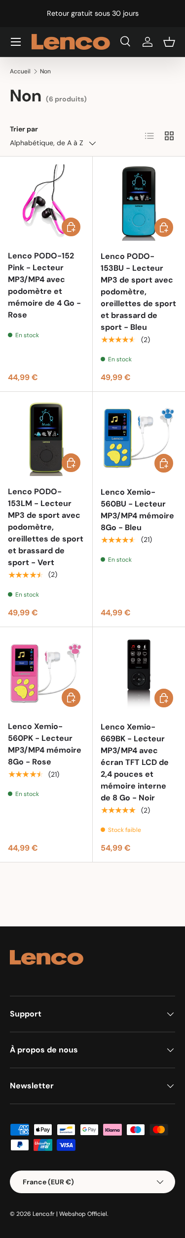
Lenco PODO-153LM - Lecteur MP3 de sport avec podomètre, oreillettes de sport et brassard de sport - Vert (45, 527)
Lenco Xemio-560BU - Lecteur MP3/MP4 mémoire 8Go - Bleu (137, 510)
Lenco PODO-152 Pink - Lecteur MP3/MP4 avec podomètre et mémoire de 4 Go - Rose (44, 285)
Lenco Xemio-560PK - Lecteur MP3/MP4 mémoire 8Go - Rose (44, 744)
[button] (169, 42)
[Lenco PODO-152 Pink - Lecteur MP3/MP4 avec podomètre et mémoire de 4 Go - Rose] (46, 202)
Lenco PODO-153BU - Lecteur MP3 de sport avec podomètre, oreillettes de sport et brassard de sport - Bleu (138, 291)
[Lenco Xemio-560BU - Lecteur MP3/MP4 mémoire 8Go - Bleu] (139, 438)
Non (45, 71)
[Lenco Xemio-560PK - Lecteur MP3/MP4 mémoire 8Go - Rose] (46, 673)
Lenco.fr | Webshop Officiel (70, 1214)
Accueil (20, 71)
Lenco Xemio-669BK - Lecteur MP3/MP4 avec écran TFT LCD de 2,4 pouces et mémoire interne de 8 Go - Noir (135, 762)
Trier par (24, 129)
